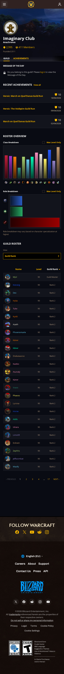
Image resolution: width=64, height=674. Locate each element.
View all (37, 85)
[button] (32, 256)
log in (42, 72)
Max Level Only (54, 142)
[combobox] (32, 256)
